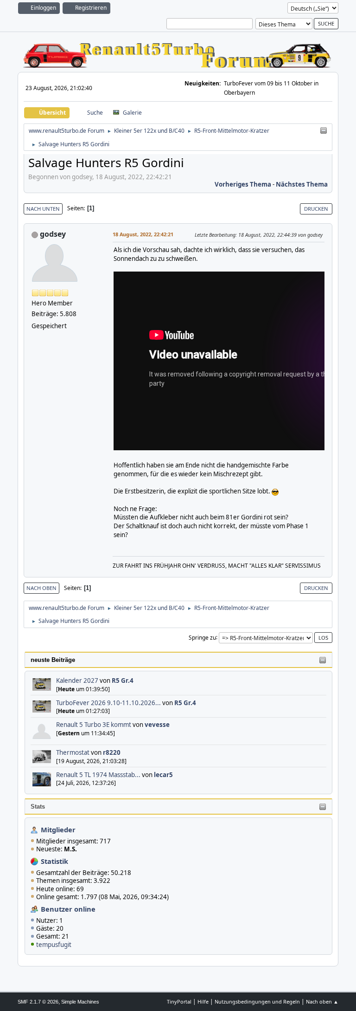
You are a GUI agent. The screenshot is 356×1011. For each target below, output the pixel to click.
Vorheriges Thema (243, 184)
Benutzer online (68, 909)
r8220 (112, 752)
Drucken (316, 208)
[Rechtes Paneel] (323, 131)
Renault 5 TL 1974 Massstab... (98, 775)
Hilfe (203, 1001)
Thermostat (72, 752)
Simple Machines (80, 1002)
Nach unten (43, 208)
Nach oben (41, 587)
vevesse (157, 724)
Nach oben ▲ (322, 1001)
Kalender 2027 (77, 680)
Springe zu (202, 637)
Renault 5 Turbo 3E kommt (93, 724)
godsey (53, 234)
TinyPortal (179, 1001)
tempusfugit (53, 944)
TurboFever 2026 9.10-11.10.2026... (108, 703)
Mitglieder (58, 829)
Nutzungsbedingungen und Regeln (257, 1001)
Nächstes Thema (302, 184)
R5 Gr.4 (123, 680)
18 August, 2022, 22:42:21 (143, 234)
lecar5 (163, 775)
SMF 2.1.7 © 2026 (38, 1002)
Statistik (54, 861)
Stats (38, 806)
